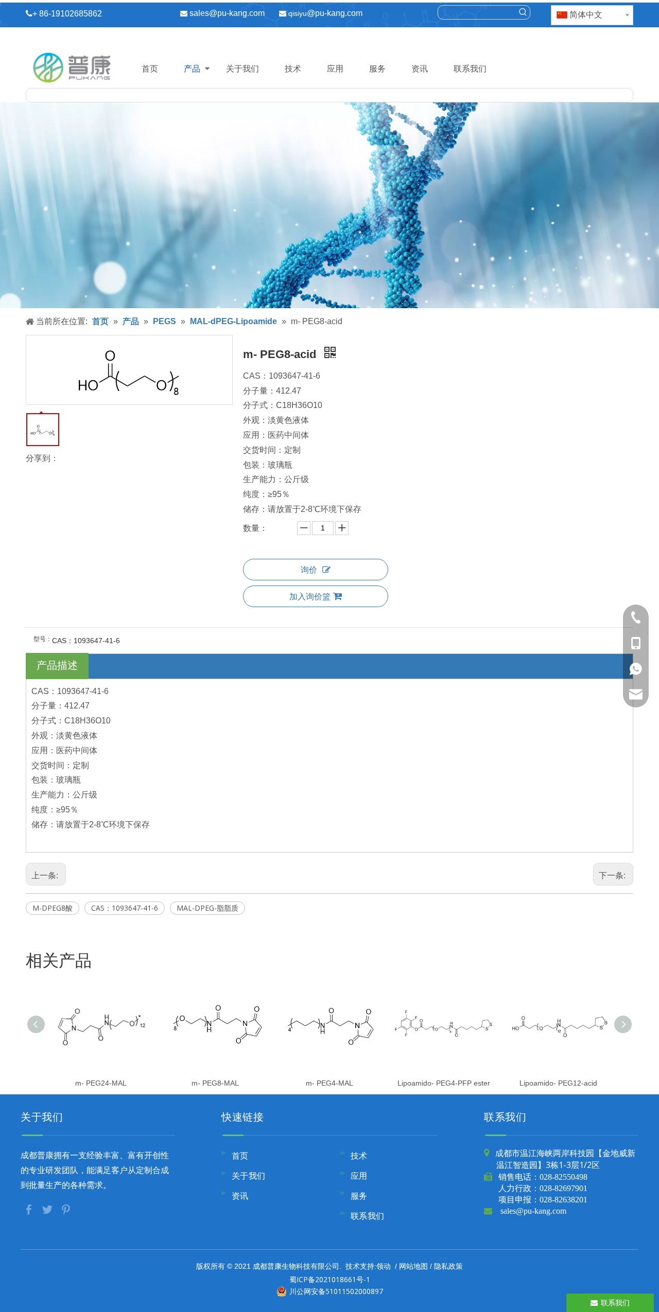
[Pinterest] (66, 1209)
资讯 (419, 68)
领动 (383, 1266)
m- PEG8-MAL (215, 1083)
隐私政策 (448, 1266)
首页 (150, 68)
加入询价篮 (310, 596)
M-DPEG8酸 (52, 908)
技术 (293, 68)
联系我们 (470, 68)
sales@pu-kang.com (227, 13)
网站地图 (413, 1266)
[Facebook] (30, 1209)
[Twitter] (48, 1209)
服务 (377, 68)
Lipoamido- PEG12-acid (558, 1083)
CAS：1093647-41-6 (124, 908)
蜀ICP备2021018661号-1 (329, 1279)
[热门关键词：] (523, 12)
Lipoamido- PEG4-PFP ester (443, 1083)
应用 (335, 68)
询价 (309, 569)
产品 (192, 68)
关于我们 (242, 68)
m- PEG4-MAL (329, 1083)
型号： (42, 639)
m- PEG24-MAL (101, 1083)
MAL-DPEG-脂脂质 (207, 908)
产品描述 (57, 665)
